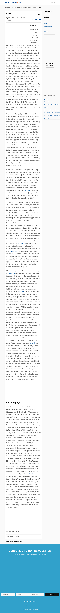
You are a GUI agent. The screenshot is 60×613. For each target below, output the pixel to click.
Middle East (31, 474)
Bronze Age (22, 243)
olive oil (32, 343)
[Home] (13, 2)
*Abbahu (27, 190)
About (48, 26)
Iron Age (12, 273)
